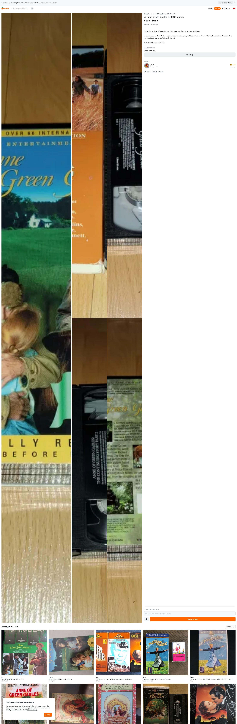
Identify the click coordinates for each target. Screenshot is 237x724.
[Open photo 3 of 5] (124, 165)
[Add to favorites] (146, 619)
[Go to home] (5, 8)
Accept (47, 715)
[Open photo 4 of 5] (89, 470)
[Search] (32, 8)
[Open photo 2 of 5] (89, 165)
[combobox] (21, 8)
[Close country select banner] (235, 2)
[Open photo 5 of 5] (124, 470)
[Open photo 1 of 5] (36, 318)
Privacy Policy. (32, 710)
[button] (230, 626)
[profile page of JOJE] (146, 65)
